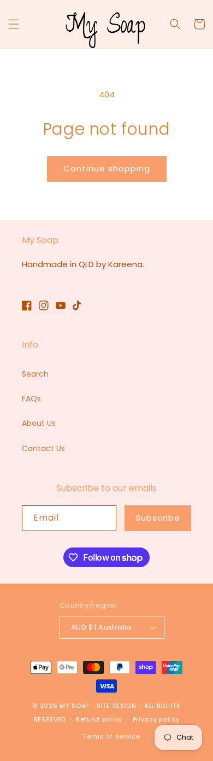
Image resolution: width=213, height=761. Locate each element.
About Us (39, 423)
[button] (14, 24)
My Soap (74, 705)
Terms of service (111, 736)
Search (35, 373)
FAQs (31, 398)
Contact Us (43, 448)
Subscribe (157, 517)
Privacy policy (156, 719)
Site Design (117, 705)
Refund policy (99, 719)
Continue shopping (106, 168)
